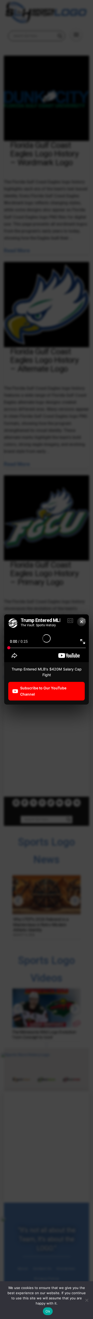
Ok (47, 1311)
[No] (86, 1300)
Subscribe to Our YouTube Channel (43, 691)
